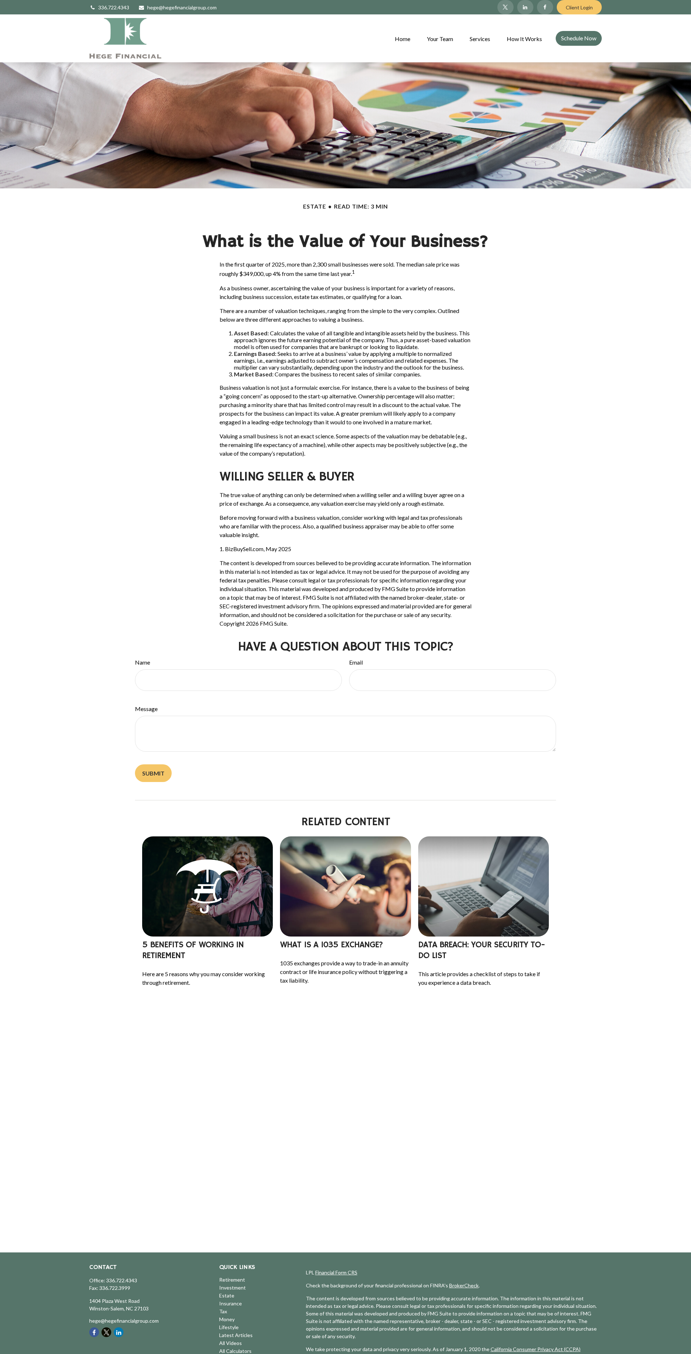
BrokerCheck (464, 1285)
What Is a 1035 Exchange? (331, 944)
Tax (223, 1311)
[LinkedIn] (525, 7)
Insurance (230, 1303)
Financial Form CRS (336, 1272)
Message (146, 708)
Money (227, 1319)
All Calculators (235, 1351)
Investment (232, 1287)
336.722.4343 (113, 7)
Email (356, 662)
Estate (226, 1295)
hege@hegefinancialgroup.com (182, 7)
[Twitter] (505, 7)
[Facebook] (545, 7)
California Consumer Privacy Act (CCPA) (536, 1349)
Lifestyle (229, 1327)
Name (142, 662)
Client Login (579, 7)
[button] (402, 38)
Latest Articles (236, 1335)
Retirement (232, 1280)
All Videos (230, 1343)
